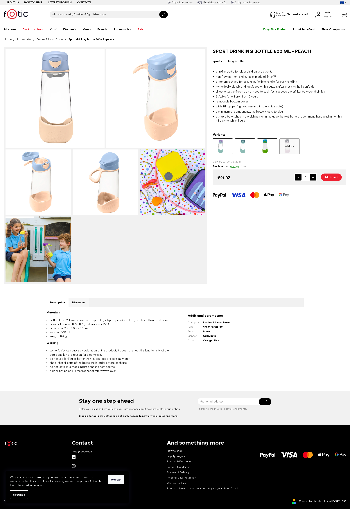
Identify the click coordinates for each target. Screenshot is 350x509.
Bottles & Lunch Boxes (216, 322)
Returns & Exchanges (179, 461)
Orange (208, 340)
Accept (116, 479)
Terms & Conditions (178, 466)
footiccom (74, 466)
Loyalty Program (176, 456)
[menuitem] (10, 29)
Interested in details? (29, 485)
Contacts (84, 2)
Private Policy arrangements (230, 408)
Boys (213, 335)
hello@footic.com (82, 451)
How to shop (33, 2)
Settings (19, 494)
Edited (335, 501)
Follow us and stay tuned (74, 457)
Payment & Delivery (178, 472)
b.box (206, 331)
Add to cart (331, 177)
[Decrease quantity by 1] (298, 177)
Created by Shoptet (310, 501)
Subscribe (265, 401)
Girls (206, 335)
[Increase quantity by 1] (313, 177)
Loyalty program (60, 2)
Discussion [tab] (78, 302)
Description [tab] (57, 302)
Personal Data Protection (181, 477)
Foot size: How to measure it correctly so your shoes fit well (202, 488)
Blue (216, 340)
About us (12, 2)
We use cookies (176, 483)
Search (163, 14)
